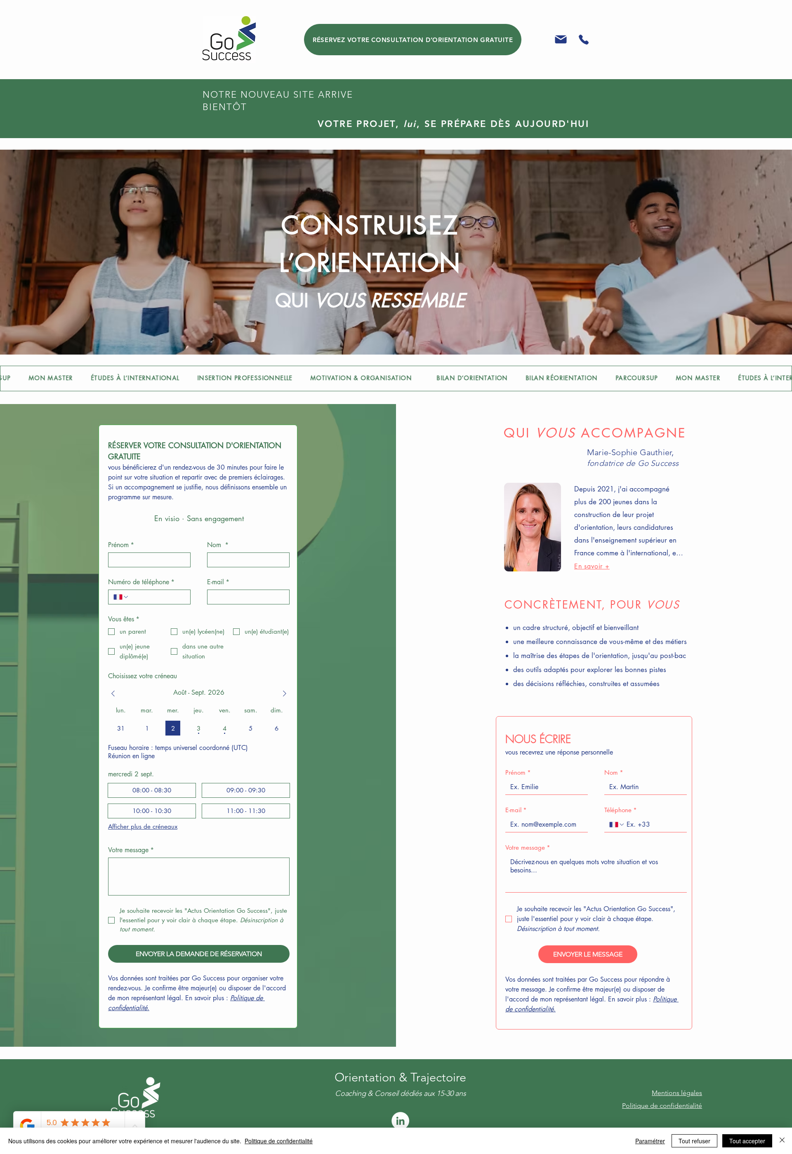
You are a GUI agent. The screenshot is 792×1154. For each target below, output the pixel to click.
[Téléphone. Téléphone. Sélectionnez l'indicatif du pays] (617, 824)
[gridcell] (120, 728)
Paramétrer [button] (650, 1141)
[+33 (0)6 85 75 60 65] (583, 39)
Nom (218, 545)
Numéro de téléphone (141, 582)
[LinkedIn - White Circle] (400, 1121)
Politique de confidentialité (279, 1141)
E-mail (218, 582)
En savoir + (592, 566)
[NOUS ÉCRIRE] (561, 39)
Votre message (131, 850)
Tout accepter (747, 1141)
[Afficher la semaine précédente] (113, 693)
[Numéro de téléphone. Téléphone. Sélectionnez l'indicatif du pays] (121, 597)
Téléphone (620, 810)
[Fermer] (782, 1140)
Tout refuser (694, 1141)
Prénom (121, 545)
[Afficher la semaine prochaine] (285, 693)
